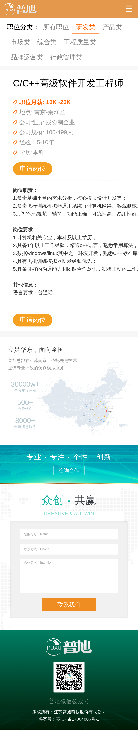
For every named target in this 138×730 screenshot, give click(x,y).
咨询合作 (69, 470)
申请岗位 (33, 168)
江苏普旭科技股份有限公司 (80, 712)
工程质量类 (80, 42)
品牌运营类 (27, 57)
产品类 (112, 27)
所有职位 (56, 27)
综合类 (47, 42)
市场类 (20, 42)
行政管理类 (66, 57)
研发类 (85, 27)
